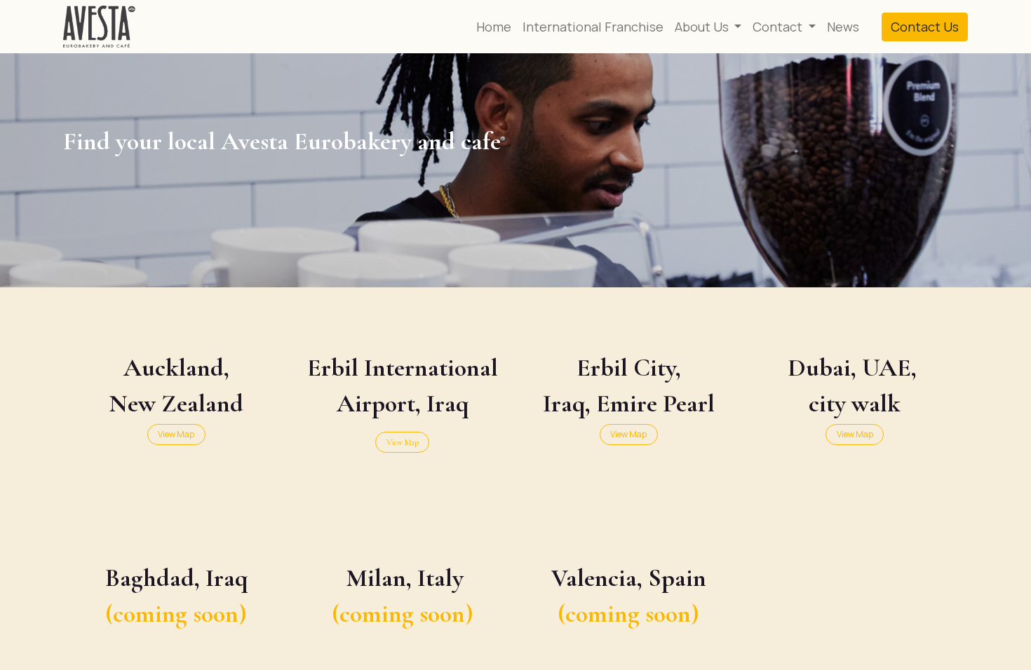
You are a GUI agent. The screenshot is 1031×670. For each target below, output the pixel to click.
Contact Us (925, 26)
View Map (402, 442)
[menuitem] (494, 27)
